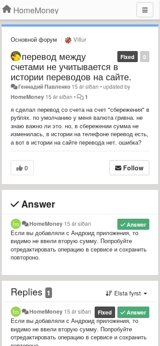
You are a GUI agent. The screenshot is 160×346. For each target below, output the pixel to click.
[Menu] (144, 9)
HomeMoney (27, 97)
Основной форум (34, 39)
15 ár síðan (77, 224)
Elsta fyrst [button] (127, 293)
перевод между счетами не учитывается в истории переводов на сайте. (71, 66)
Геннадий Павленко (44, 86)
